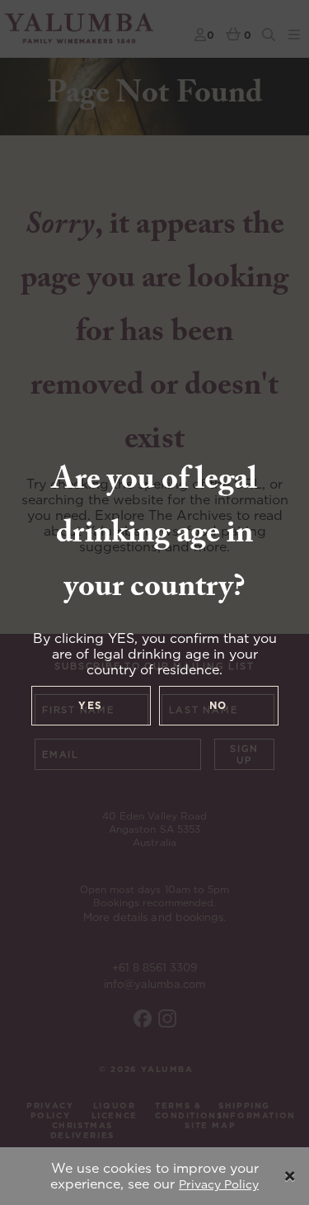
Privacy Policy (219, 1184)
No (218, 705)
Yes (91, 705)
